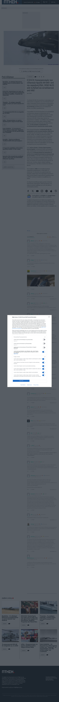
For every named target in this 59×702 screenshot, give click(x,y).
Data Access (29, 384)
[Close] (49, 317)
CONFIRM (21, 380)
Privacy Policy (36, 384)
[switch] (43, 339)
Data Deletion (23, 384)
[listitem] (29, 337)
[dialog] (29, 351)
